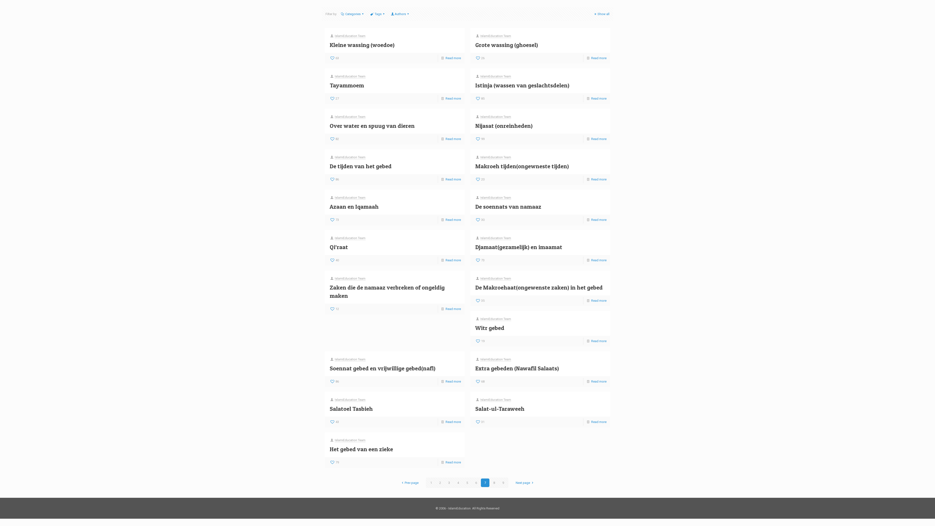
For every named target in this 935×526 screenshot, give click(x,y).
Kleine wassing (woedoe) (362, 44)
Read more (453, 58)
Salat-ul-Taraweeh (499, 408)
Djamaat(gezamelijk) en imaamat (518, 247)
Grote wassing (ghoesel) (506, 44)
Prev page (412, 483)
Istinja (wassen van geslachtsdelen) (522, 85)
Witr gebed (489, 327)
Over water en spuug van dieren (372, 125)
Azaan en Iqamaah (354, 206)
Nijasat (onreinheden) (504, 125)
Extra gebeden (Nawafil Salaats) (517, 368)
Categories (353, 14)
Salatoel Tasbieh (351, 408)
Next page (523, 483)
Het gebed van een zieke (361, 449)
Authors (400, 14)
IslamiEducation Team (350, 36)
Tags (378, 14)
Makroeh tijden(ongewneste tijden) (522, 166)
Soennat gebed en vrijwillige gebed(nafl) (382, 368)
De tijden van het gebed (361, 166)
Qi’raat (339, 247)
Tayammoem (347, 85)
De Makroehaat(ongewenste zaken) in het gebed (539, 287)
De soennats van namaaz (508, 206)
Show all (603, 14)
